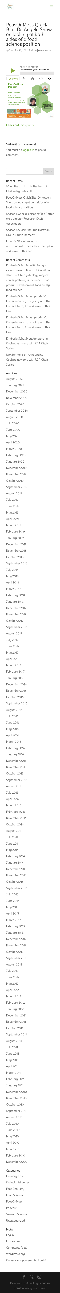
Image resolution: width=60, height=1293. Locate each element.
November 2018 (16, 550)
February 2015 (15, 812)
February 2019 (15, 531)
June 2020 (13, 430)
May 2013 (12, 907)
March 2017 (13, 665)
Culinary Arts (14, 1176)
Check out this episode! (21, 125)
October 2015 (15, 773)
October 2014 (15, 824)
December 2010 (16, 1092)
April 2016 (12, 735)
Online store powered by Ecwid (26, 1260)
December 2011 (16, 1015)
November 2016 (16, 690)
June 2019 (12, 506)
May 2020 (12, 436)
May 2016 (12, 729)
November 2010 (16, 1098)
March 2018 (13, 589)
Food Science (14, 1195)
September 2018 (16, 563)
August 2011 (14, 1041)
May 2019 (12, 512)
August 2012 (14, 964)
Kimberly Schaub (17, 265)
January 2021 (15, 385)
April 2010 (12, 1142)
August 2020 (14, 417)
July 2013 (12, 894)
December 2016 (16, 684)
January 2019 (15, 538)
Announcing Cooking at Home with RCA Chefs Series (27, 343)
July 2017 (12, 640)
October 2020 (15, 404)
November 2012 (16, 945)
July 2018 (12, 570)
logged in (28, 150)
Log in (10, 1235)
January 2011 (14, 1085)
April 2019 (12, 519)
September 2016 (16, 703)
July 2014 (12, 837)
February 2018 (15, 595)
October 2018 (15, 557)
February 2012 (15, 1002)
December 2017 (16, 608)
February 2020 (16, 455)
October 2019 (15, 481)
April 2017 (12, 659)
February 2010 (15, 1155)
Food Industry (15, 1189)
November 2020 (16, 398)
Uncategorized (15, 1220)
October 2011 (14, 1028)
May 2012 (12, 983)
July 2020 (12, 423)
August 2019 (14, 493)
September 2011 (16, 1034)
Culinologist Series (17, 1182)
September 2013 (16, 888)
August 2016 (14, 710)
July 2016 (12, 716)
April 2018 (12, 582)
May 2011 (12, 1060)
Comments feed (16, 1247)
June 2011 (12, 1053)
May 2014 (12, 850)
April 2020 (13, 442)
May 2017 (12, 652)
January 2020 (15, 461)
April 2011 (12, 1066)
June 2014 (12, 843)
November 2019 (16, 474)
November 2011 (16, 1022)
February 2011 (15, 1079)
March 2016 (13, 741)
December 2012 (16, 939)
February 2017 (15, 671)
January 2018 (15, 601)
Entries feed (14, 1241)
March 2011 (13, 1072)
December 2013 (16, 869)
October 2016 (15, 697)
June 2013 (12, 901)
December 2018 (16, 544)
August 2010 (14, 1117)
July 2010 (12, 1123)
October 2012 (15, 952)
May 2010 (12, 1136)
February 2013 (15, 926)
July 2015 (12, 792)
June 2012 (12, 977)
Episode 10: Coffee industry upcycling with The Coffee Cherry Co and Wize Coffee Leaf (29, 246)
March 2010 (13, 1149)
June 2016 (12, 722)
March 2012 (13, 996)
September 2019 (16, 487)
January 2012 (15, 1009)
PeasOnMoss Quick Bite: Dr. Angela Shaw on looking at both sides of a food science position (28, 202)
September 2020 (17, 410)
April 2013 (12, 913)
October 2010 (15, 1104)
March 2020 (14, 449)
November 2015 (16, 767)
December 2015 (16, 761)
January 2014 (15, 862)
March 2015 (13, 805)
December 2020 (16, 391)
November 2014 (16, 818)
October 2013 (15, 881)
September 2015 (16, 780)
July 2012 (12, 971)
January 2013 (15, 932)
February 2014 (15, 856)
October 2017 (14, 621)
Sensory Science (16, 1214)
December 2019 (16, 468)
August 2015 (14, 786)
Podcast (33, 50)
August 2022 (14, 379)
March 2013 (13, 920)
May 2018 (12, 576)
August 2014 (14, 831)
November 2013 (16, 875)
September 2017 (16, 627)
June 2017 (12, 646)
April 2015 (12, 799)
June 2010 (13, 1130)
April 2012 (12, 990)
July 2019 (12, 499)
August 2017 (14, 633)
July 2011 (12, 1047)
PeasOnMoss (14, 1201)
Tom (11, 50)
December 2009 (16, 1162)
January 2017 (15, 678)
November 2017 (16, 614)
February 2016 (15, 748)
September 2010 (17, 1111)
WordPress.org (15, 1254)
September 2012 (16, 958)
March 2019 (13, 525)
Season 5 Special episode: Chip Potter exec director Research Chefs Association (30, 218)
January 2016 (15, 754)
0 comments (44, 50)
